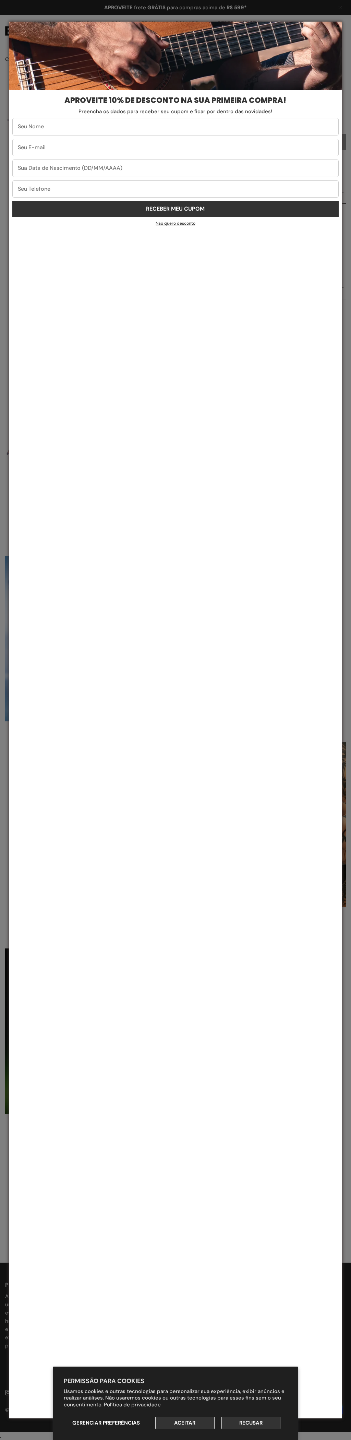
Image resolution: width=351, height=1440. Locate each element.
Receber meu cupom (175, 208)
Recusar (251, 1422)
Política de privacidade (132, 1404)
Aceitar (184, 1422)
